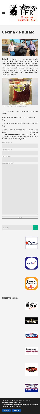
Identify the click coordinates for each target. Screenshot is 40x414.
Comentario (7, 163)
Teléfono (7, 149)
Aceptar (6, 410)
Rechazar (16, 410)
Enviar (20, 217)
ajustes (18, 407)
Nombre (7, 142)
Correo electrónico (6, 156)
